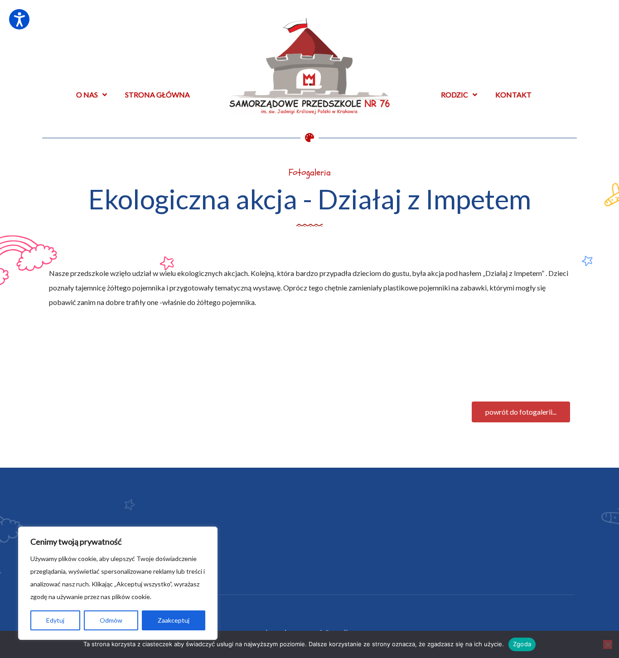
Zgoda (522, 644)
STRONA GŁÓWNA (157, 94)
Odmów (111, 620)
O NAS (87, 94)
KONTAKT (513, 94)
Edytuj (55, 620)
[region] (118, 583)
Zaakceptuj (173, 620)
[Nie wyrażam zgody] (607, 644)
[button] (521, 412)
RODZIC (454, 94)
